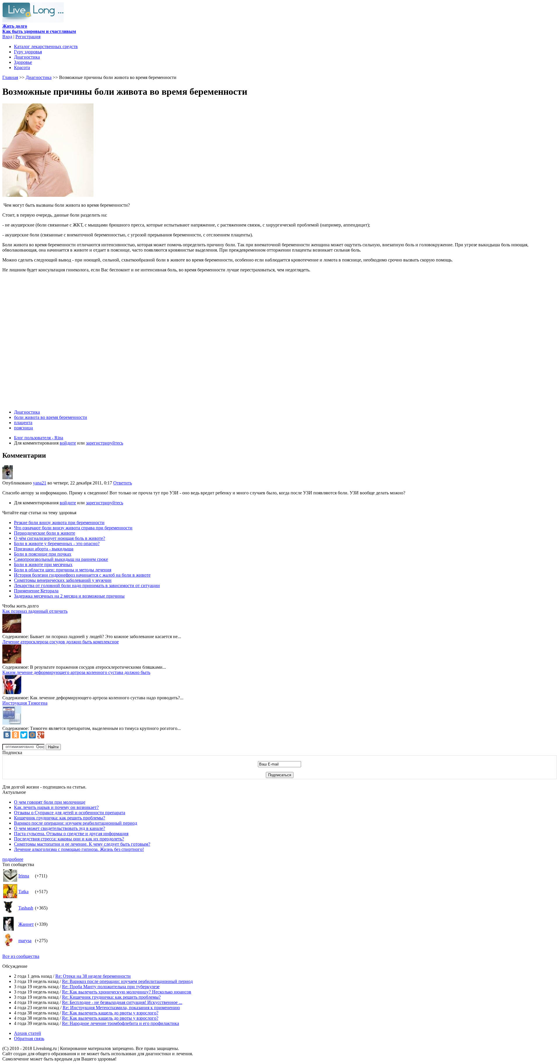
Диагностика (27, 57)
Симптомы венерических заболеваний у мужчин (63, 580)
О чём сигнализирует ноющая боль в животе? (59, 538)
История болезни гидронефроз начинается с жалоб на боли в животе (82, 575)
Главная (10, 77)
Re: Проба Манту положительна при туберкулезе (111, 986)
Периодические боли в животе (44, 533)
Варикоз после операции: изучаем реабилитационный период (75, 823)
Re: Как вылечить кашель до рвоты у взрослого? (110, 1012)
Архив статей (27, 1033)
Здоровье (23, 62)
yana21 (39, 482)
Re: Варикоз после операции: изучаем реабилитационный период (127, 981)
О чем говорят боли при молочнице (49, 802)
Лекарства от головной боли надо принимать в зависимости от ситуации (87, 585)
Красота (22, 67)
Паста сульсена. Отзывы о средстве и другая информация (71, 833)
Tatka (23, 891)
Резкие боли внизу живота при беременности (59, 522)
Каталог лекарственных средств (46, 46)
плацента (23, 422)
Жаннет (26, 924)
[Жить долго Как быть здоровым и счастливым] (33, 20)
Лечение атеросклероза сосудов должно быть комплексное (60, 641)
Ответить (122, 482)
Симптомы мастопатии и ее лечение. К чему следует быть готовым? (82, 844)
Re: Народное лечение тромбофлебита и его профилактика (120, 1023)
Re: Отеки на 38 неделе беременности (93, 976)
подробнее (12, 859)
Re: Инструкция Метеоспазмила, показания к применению (121, 1007)
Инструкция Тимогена (24, 702)
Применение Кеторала (36, 590)
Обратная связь (29, 1038)
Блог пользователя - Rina (38, 437)
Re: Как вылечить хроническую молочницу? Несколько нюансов (126, 991)
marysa (24, 940)
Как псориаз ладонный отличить (35, 611)
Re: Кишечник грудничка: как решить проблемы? (111, 997)
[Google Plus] (40, 734)
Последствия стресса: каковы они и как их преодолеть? (69, 838)
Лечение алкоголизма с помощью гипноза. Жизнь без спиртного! (79, 849)
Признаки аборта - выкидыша (43, 548)
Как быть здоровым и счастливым (39, 29)
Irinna (23, 875)
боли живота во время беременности (50, 417)
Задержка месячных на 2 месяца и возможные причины (69, 596)
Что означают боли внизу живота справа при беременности (73, 527)
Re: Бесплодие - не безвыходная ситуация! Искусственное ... (122, 1002)
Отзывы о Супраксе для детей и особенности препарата (69, 812)
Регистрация (27, 36)
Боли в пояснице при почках (42, 554)
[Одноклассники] (15, 734)
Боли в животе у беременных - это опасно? (57, 543)
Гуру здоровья (28, 51)
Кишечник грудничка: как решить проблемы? (59, 817)
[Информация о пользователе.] (7, 477)
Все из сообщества (20, 956)
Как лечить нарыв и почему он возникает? (56, 807)
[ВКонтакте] (6, 734)
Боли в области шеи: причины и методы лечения (62, 569)
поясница (23, 427)
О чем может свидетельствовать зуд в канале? (59, 828)
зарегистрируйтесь (104, 442)
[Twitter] (23, 734)
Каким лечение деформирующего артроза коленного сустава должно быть (76, 672)
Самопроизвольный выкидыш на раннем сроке (61, 559)
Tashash (25, 907)
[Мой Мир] (32, 734)
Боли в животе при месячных (43, 564)
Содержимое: (15, 636)
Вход (7, 36)
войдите (68, 442)
